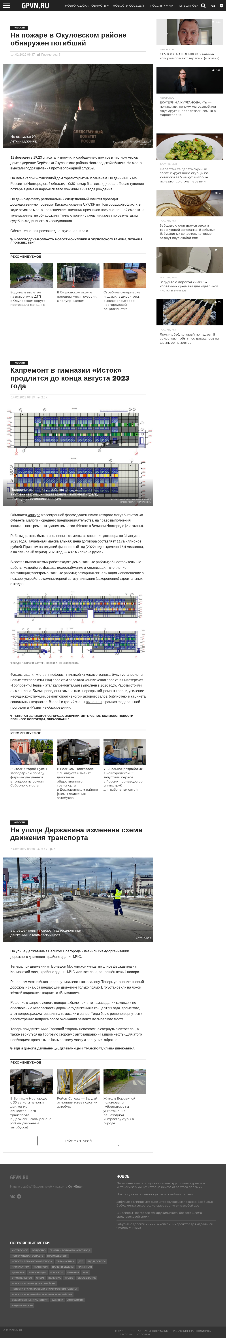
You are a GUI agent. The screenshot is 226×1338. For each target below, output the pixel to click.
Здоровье (18, 1272)
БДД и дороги (25, 1048)
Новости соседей (128, 5)
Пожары (135, 239)
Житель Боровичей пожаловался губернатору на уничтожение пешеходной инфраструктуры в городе (120, 1110)
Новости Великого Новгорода (32, 1261)
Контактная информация (150, 1330)
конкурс (34, 515)
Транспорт (93, 1048)
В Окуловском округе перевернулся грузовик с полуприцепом (76, 296)
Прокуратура (20, 1266)
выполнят (94, 702)
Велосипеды (37, 1272)
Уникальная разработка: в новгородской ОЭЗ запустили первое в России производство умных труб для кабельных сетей (123, 779)
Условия (143, 1334)
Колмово (109, 715)
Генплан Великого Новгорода (39, 715)
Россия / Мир (161, 5)
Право (69, 1277)
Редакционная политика (192, 1330)
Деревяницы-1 (71, 1048)
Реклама (126, 1334)
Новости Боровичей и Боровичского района (42, 1294)
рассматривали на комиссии (53, 1013)
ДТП (80, 1261)
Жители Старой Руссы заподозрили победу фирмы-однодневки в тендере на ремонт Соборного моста (28, 777)
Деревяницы (47, 1048)
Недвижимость (22, 1305)
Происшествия (23, 242)
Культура (54, 1277)
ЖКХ (86, 1272)
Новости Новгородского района (34, 1283)
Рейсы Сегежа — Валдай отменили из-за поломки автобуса (77, 1102)
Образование (58, 719)
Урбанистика (65, 1261)
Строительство (22, 1277)
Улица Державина (119, 1048)
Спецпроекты (191, 5)
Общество (38, 1250)
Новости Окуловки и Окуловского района (90, 239)
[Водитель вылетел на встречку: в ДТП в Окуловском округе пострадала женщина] (31, 287)
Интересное (91, 715)
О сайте (120, 1330)
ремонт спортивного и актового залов (77, 696)
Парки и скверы (62, 1266)
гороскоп (56, 1272)
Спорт (40, 1277)
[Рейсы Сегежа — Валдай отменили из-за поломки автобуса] (78, 1093)
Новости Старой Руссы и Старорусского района (44, 1288)
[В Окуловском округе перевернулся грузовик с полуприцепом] (78, 287)
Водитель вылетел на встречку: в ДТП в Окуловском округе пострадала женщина (27, 298)
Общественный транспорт (29, 1300)
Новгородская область (85, 5)
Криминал (85, 1266)
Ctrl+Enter (75, 1186)
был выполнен (85, 685)
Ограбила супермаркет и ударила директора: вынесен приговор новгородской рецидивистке (123, 300)
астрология (75, 1300)
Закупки (72, 715)
